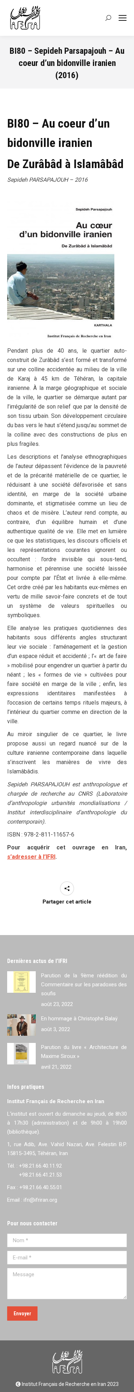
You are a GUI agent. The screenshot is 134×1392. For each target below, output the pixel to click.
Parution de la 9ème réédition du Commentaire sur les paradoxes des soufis (84, 984)
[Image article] (21, 982)
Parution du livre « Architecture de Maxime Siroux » (84, 1051)
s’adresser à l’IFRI (31, 856)
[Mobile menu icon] (122, 18)
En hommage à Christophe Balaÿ (79, 1018)
